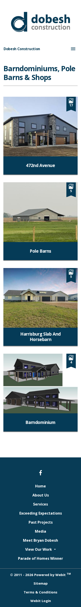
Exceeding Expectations (40, 513)
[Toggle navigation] (73, 48)
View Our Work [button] (39, 549)
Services (40, 504)
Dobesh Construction (22, 48)
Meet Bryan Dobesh (40, 540)
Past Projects (41, 522)
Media (40, 531)
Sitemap (41, 583)
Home (40, 486)
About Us (40, 495)
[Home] (40, 22)
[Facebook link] (40, 473)
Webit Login (40, 600)
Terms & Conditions (40, 592)
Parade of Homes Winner (40, 558)
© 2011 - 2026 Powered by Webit (40, 574)
